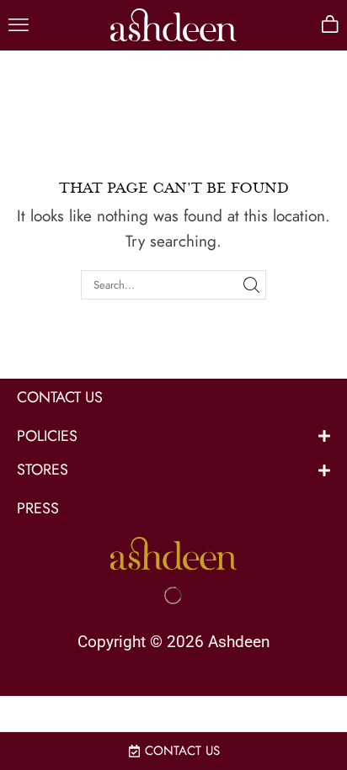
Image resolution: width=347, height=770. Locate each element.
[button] (18, 25)
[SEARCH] (252, 284)
